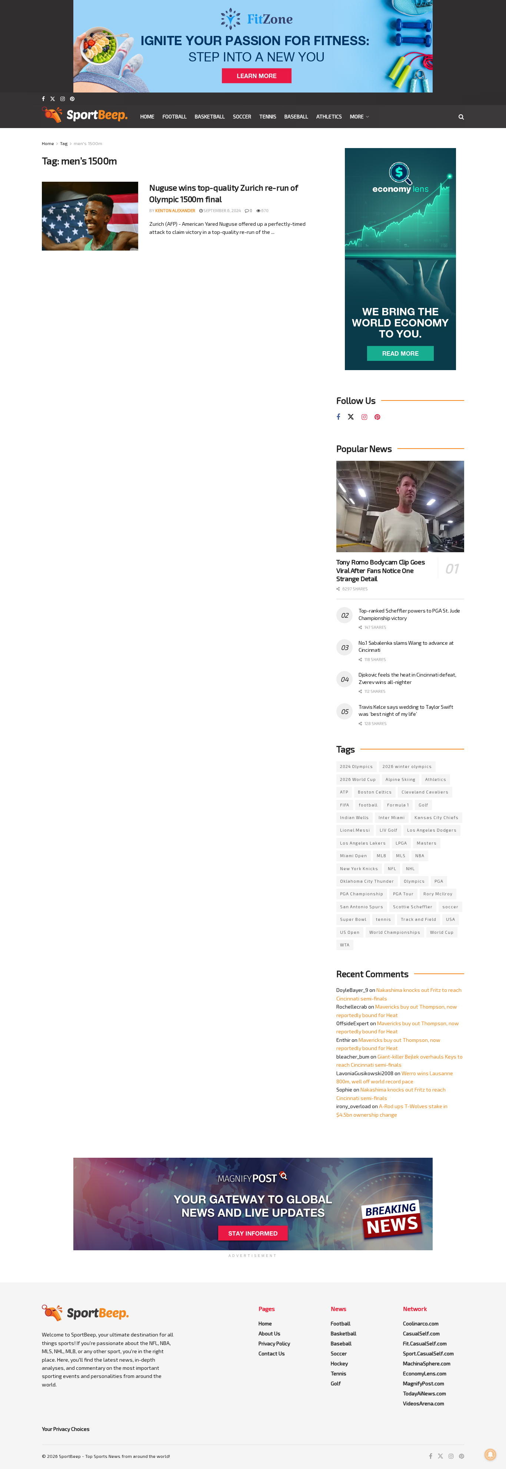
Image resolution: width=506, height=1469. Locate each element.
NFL (392, 868)
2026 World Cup (358, 779)
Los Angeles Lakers (363, 843)
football (368, 804)
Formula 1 (398, 804)
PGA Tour (403, 893)
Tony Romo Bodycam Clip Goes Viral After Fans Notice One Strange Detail (380, 570)
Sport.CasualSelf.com (428, 1353)
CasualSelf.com (421, 1333)
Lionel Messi (355, 830)
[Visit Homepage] (84, 117)
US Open (350, 932)
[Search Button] (461, 116)
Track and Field (418, 919)
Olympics (414, 881)
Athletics (329, 116)
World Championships (394, 932)
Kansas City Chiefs (437, 817)
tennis (383, 919)
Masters (427, 843)
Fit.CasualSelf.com (425, 1343)
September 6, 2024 (222, 210)
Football (175, 116)
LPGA (401, 843)
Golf (423, 804)
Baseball (296, 116)
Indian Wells (354, 817)
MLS (401, 855)
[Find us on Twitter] (52, 99)
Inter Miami (392, 817)
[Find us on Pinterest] (72, 99)
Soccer (242, 116)
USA (450, 919)
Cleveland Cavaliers (425, 791)
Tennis (267, 116)
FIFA (344, 804)
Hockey (339, 1363)
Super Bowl (353, 919)
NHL (410, 868)
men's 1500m (88, 143)
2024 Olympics (356, 766)
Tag (64, 143)
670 (264, 210)
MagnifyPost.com (423, 1383)
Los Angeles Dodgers (432, 830)
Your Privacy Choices (66, 1429)
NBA (420, 855)
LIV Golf (388, 830)
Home (147, 116)
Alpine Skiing (401, 779)
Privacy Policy (274, 1343)
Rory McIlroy (438, 893)
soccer (450, 906)
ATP (344, 791)
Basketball (210, 116)
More (357, 116)
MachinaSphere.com (426, 1363)
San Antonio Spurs (361, 906)
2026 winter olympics (407, 766)
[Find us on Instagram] (62, 99)
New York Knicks (359, 868)
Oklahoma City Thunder (367, 881)
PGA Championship (361, 893)
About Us (269, 1333)
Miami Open (353, 855)
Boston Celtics (375, 791)
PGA (439, 881)
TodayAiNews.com (424, 1393)
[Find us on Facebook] (43, 99)
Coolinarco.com (421, 1323)
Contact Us (272, 1353)
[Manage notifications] (490, 1454)
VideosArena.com (423, 1403)
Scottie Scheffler (413, 906)
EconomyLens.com (424, 1373)
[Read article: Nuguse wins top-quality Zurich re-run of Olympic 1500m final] (90, 216)
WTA (345, 944)
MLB (381, 855)
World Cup (442, 932)
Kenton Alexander (175, 210)
